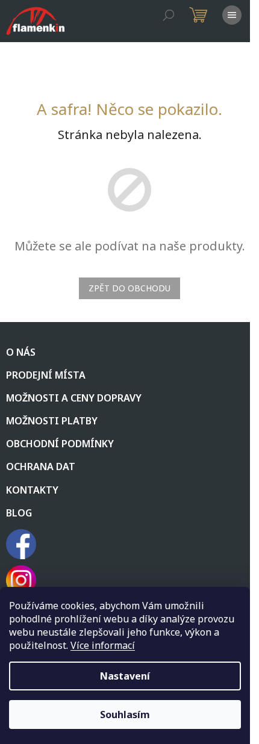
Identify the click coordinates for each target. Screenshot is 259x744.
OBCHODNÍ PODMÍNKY (60, 443)
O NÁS (21, 352)
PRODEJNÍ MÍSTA (46, 375)
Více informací (102, 645)
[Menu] (232, 15)
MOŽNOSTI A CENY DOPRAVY (74, 398)
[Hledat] (169, 15)
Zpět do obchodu (129, 288)
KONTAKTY (32, 490)
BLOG (19, 512)
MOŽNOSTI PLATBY (52, 420)
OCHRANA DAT (40, 466)
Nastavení (125, 676)
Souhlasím (125, 714)
